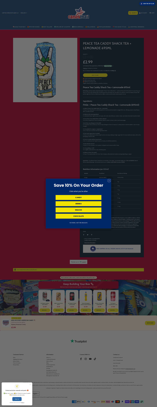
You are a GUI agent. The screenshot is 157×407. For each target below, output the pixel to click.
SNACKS (78, 210)
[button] (147, 4)
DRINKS (78, 204)
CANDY (78, 197)
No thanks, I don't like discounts (78, 223)
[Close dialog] (109, 180)
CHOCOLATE (78, 216)
